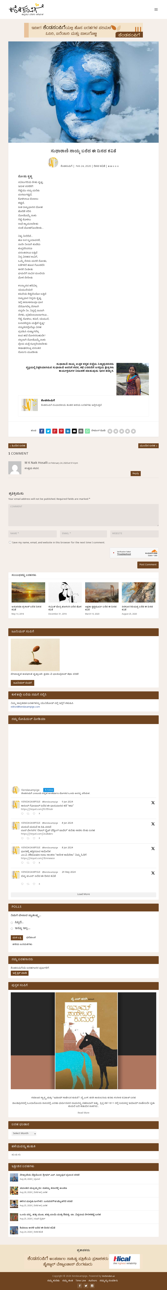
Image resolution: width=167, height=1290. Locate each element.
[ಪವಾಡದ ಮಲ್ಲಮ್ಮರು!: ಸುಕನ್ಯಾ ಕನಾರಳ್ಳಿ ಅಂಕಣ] (14, 1191)
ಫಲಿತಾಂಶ (31, 937)
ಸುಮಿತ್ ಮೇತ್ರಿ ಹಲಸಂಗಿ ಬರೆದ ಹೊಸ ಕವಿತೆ (65, 608)
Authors (93, 1281)
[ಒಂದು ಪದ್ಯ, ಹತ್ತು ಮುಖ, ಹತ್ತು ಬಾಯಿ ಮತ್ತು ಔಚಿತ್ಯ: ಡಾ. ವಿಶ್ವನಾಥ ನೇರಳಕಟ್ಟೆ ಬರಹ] (14, 1217)
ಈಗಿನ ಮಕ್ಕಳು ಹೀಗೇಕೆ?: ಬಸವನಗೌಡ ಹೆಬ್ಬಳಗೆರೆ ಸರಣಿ (46, 1201)
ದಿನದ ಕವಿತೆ (99, 166)
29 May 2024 (69, 872)
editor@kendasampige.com (25, 707)
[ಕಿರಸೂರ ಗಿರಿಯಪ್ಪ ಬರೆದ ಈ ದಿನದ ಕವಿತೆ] (138, 592)
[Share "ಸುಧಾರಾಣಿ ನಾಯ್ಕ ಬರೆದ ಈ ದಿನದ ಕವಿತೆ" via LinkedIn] (68, 431)
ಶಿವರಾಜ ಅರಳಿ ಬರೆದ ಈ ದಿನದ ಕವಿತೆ (37, 1228)
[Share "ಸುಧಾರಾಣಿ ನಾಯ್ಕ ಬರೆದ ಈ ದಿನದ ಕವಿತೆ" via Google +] (55, 431)
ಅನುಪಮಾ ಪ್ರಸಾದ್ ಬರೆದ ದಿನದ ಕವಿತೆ (26, 608)
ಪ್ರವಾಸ (37, 1179)
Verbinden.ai (108, 1276)
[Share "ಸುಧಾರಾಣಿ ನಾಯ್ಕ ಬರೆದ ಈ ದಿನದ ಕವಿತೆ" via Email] (74, 431)
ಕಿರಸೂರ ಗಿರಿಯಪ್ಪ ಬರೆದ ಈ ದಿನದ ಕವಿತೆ (137, 608)
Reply (135, 473)
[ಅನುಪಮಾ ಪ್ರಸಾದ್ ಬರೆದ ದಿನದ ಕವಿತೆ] (28, 592)
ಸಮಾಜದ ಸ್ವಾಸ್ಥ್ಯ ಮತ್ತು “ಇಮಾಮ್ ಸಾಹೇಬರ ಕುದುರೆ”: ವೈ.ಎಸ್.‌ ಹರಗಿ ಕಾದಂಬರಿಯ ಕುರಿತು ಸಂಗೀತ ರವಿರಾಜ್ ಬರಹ (83, 1098)
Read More (83, 1113)
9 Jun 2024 (67, 802)
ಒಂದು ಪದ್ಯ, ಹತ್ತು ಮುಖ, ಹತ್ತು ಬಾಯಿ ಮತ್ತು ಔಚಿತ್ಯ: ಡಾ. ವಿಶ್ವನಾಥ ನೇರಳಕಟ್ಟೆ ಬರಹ (60, 1215)
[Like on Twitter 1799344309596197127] (35, 839)
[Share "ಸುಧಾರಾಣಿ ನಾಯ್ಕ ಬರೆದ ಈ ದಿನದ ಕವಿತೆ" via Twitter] (48, 431)
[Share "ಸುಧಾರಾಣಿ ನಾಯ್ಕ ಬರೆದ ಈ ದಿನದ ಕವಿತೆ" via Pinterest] (61, 431)
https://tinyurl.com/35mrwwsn (38, 858)
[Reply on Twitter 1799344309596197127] (23, 839)
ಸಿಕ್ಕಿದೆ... (19, 923)
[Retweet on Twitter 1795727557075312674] (29, 884)
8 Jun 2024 (67, 823)
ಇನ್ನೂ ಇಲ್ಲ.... (22, 929)
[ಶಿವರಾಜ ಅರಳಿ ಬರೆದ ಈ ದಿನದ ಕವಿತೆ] (14, 1230)
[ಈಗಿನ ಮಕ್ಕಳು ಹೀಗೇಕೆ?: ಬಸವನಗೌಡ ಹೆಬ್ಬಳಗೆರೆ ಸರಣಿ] (14, 1204)
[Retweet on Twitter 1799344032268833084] (29, 863)
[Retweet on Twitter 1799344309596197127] (29, 839)
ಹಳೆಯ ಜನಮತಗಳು (22, 944)
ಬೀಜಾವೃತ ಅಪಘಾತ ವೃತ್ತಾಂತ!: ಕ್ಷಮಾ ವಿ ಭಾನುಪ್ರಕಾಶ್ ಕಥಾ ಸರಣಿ (45, 674)
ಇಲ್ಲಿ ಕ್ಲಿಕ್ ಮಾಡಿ (20, 973)
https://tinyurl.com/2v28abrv (37, 834)
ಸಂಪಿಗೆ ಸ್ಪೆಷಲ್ (39, 1219)
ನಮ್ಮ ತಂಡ (67, 1281)
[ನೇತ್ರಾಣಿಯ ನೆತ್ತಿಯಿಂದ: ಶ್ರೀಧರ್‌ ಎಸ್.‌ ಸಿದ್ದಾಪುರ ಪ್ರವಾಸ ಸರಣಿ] (14, 1177)
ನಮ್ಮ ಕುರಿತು (53, 1281)
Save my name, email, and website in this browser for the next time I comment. (58, 543)
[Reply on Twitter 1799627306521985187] (23, 814)
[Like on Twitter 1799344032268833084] (35, 863)
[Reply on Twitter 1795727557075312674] (23, 884)
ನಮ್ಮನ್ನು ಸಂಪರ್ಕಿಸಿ (109, 1281)
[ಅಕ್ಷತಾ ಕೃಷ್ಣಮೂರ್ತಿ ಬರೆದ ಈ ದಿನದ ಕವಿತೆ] (102, 592)
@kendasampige (50, 802)
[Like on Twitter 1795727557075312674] (35, 884)
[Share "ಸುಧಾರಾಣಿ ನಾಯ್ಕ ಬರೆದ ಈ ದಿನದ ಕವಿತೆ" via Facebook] (41, 431)
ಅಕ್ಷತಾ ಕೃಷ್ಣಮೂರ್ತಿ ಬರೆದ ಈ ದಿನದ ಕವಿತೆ (101, 608)
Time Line (81, 1281)
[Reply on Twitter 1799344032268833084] (23, 863)
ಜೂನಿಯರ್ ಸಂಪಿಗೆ (22, 683)
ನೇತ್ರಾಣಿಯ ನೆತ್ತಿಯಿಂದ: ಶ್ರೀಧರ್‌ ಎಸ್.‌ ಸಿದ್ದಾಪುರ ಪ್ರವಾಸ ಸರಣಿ (49, 1175)
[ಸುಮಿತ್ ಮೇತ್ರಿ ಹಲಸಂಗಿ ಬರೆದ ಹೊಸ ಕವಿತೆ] (65, 592)
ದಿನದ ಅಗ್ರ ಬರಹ (40, 1192)
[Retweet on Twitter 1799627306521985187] (29, 814)
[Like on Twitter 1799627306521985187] (35, 814)
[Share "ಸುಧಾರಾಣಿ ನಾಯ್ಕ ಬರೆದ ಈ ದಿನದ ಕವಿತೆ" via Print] (81, 431)
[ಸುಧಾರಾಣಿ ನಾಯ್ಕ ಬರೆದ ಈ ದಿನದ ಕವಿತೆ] (87, 431)
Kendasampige (30, 802)
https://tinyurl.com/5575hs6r (37, 809)
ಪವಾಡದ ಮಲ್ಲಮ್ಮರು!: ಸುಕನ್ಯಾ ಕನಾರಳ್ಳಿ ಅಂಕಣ (43, 1188)
